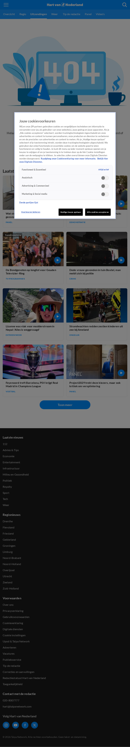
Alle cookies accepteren (98, 212)
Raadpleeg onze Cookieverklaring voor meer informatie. (68, 158)
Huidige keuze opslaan (70, 212)
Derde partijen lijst (28, 202)
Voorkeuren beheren (30, 212)
